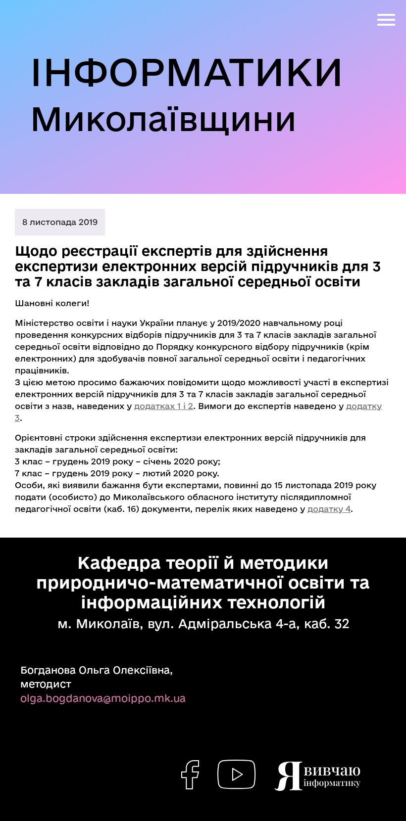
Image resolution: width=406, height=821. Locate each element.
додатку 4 (329, 508)
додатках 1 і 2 (163, 405)
